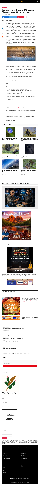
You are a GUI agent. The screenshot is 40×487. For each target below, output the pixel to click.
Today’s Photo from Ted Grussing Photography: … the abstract (28, 156)
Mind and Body (23, 455)
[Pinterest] (3, 31)
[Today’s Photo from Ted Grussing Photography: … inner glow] (10, 132)
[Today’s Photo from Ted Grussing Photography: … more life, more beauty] (10, 164)
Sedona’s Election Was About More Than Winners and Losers (30, 318)
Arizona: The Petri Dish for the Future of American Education (13, 338)
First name (4, 433)
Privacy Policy (19, 482)
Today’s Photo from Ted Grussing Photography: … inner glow (9, 139)
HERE (30, 300)
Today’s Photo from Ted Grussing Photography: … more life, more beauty (9, 171)
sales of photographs (15, 107)
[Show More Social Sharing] (25, 17)
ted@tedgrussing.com (29, 104)
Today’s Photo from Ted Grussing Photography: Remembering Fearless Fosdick (29, 139)
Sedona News (5, 453)
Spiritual (22, 456)
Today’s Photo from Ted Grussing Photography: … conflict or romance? (10, 156)
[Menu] (3, 2)
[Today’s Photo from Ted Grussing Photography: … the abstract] (29, 149)
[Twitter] (3, 26)
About (4, 470)
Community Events (24, 458)
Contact (4, 472)
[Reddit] (3, 36)
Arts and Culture (23, 453)
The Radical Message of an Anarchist (9, 348)
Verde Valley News (6, 455)
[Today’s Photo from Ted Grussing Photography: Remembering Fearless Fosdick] (29, 132)
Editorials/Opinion (6, 456)
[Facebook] (3, 23)
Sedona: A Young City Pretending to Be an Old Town (11, 335)
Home (3, 4)
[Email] (3, 34)
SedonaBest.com (26, 478)
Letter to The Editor (6, 458)
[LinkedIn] (3, 29)
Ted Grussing (4, 7)
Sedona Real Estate (6, 465)
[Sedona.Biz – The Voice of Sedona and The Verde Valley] (20, 2)
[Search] (37, 2)
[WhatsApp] (3, 39)
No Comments (11, 14)
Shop (4, 467)
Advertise (5, 469)
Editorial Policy (5, 473)
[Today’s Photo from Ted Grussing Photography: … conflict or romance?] (10, 149)
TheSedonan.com (19, 478)
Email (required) (5, 430)
